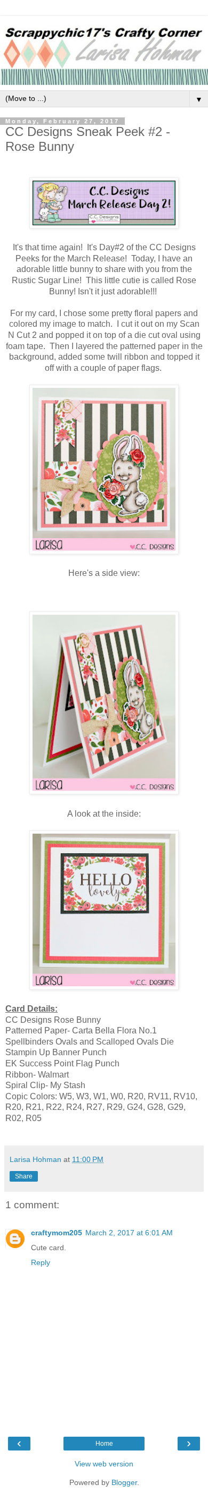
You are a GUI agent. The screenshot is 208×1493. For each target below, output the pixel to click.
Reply (40, 1262)
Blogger (124, 1482)
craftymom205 (56, 1232)
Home (104, 1443)
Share (24, 1176)
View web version (104, 1464)
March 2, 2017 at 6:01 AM (129, 1232)
